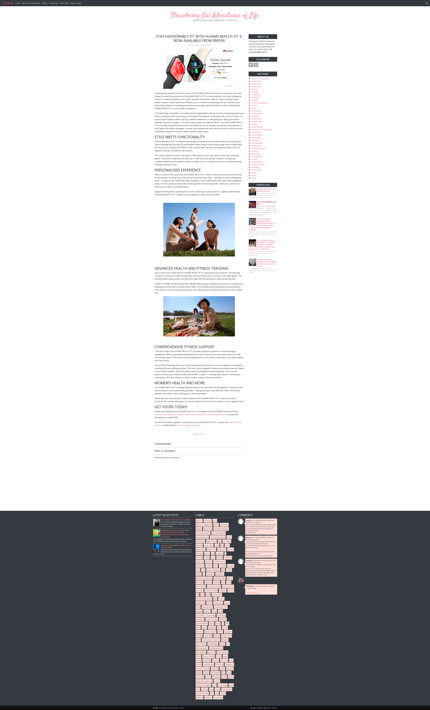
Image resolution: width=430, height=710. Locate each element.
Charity (219, 557)
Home (17, 3)
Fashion (208, 582)
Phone (198, 664)
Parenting (53, 3)
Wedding (255, 167)
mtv (228, 644)
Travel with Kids (258, 164)
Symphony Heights (203, 685)
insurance (200, 619)
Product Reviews (259, 148)
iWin (227, 623)
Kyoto (220, 632)
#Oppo (199, 529)
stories (217, 681)
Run (223, 673)
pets (231, 660)
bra (212, 553)
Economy (210, 574)
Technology (257, 156)
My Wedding (257, 135)
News (198, 656)
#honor (199, 520)
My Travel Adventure (31, 3)
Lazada (199, 636)
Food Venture (257, 113)
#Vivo (229, 537)
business (219, 553)
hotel (198, 607)
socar (224, 677)
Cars (213, 557)
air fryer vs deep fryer (253, 593)
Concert (255, 100)
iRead (254, 175)
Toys (211, 689)
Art (222, 545)
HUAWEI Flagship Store (215, 414)
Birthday (255, 92)
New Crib (211, 652)
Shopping (256, 154)
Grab (208, 594)
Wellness (208, 697)
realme (199, 673)
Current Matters (213, 570)
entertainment (219, 578)
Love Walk (256, 132)
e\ (204, 574)
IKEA (220, 611)
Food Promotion (214, 586)
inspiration (221, 615)
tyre (216, 693)
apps (217, 545)
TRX (211, 693)
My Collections (202, 648)
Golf (202, 594)
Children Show (219, 562)
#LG (215, 520)
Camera (199, 557)
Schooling (200, 677)
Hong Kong (218, 603)
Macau (216, 636)
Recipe (254, 151)
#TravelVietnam (202, 537)
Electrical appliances (260, 103)
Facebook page (182, 425)
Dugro (198, 574)
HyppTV (207, 611)
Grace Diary (64, 3)
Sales (229, 673)
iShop (254, 178)
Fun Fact (199, 590)
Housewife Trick (220, 607)
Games (231, 590)
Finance (216, 582)
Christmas (200, 566)
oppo (225, 656)
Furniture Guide (211, 590)
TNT (198, 689)
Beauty (255, 89)
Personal (255, 140)
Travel (254, 159)
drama (229, 570)
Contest (231, 566)
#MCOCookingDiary (260, 78)
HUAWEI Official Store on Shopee (191, 414)
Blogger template (257, 708)
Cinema (209, 566)
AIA (219, 541)
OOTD (218, 656)
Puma (222, 669)
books (207, 553)
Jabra (198, 627)
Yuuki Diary (256, 170)
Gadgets (255, 116)
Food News (256, 111)
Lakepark (228, 632)
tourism (204, 689)
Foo (223, 582)
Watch (222, 693)
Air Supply (227, 541)
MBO (198, 640)
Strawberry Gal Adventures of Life (215, 15)
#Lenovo (207, 520)
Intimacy (223, 619)
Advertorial (256, 84)
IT (223, 623)
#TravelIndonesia (203, 533)
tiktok (231, 685)
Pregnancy (256, 145)
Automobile (200, 549)
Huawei (199, 611)
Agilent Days (211, 541)
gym (215, 599)
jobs (219, 627)
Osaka (198, 660)
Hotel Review (257, 127)
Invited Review (201, 623)
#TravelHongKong (221, 529)
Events (44, 3)
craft (198, 570)
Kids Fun (199, 632)
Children (208, 562)
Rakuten (230, 669)
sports (230, 677)
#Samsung (256, 81)
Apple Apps (208, 545)
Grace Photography (204, 599)
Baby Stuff (256, 86)
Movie (222, 644)
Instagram (195, 425)
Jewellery (212, 627)
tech (214, 685)
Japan (204, 627)
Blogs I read (76, 3)
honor (227, 603)
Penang (216, 660)
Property (214, 669)
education (220, 574)
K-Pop (225, 627)
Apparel (199, 545)
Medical (225, 640)
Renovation (215, 673)
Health (221, 599)
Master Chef (226, 636)
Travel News (257, 162)
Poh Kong (219, 664)
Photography (257, 143)
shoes (208, 677)
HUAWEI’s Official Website (165, 414)
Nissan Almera (208, 656)
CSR (203, 570)
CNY (215, 566)
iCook (254, 172)
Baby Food (211, 549)
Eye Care (199, 582)
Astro (227, 545)
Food (254, 108)
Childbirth (256, 94)
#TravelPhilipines (218, 533)
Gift (197, 594)
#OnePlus (224, 524)
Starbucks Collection (204, 681)
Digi (223, 570)
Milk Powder (201, 644)
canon (206, 557)
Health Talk (256, 121)
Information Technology (262, 129)
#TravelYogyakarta (217, 537)
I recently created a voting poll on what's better (260, 587)
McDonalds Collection (211, 640)
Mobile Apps (213, 644)
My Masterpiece (216, 648)
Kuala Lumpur (210, 632)
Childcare (255, 97)
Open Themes (271, 708)
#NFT (216, 524)
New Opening (222, 652)
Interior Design (212, 619)
